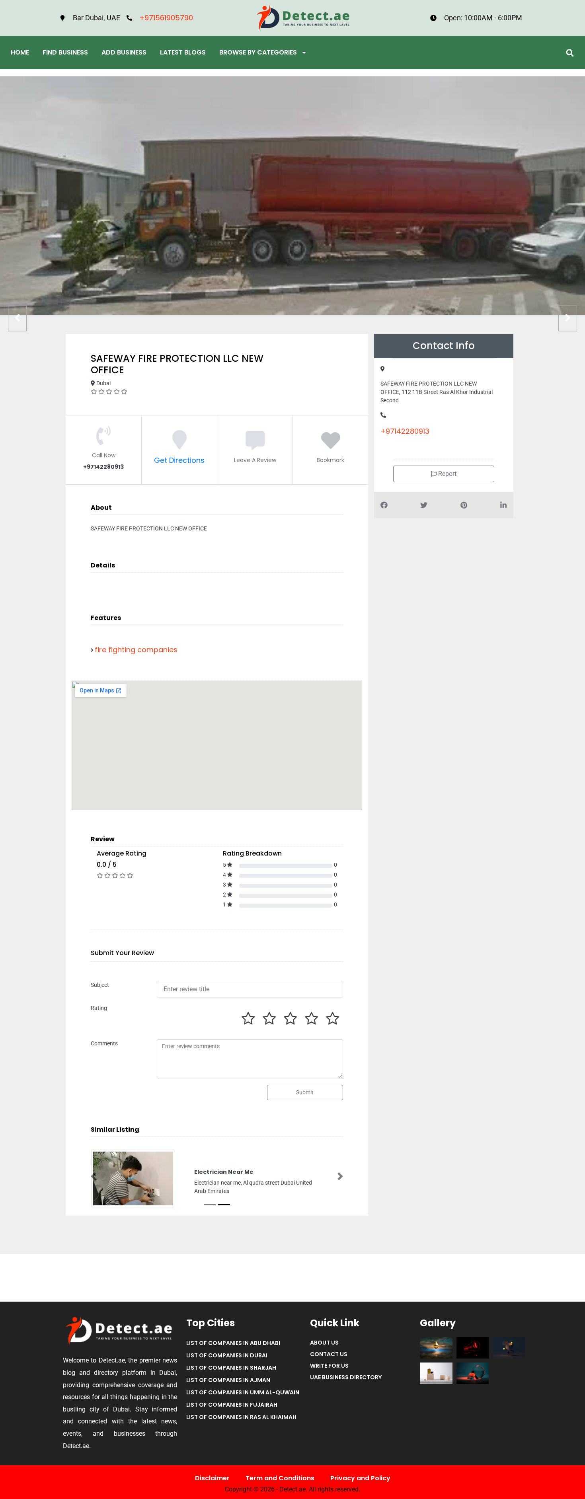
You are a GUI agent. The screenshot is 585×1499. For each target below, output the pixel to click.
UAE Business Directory (346, 1377)
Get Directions (179, 460)
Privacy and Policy (360, 1478)
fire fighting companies (136, 650)
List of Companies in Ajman (228, 1380)
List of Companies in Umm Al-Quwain (242, 1392)
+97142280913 (404, 431)
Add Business (123, 52)
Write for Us (329, 1366)
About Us (324, 1343)
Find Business (65, 52)
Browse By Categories (258, 52)
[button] (569, 52)
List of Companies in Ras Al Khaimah (241, 1417)
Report (446, 474)
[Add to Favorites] (330, 445)
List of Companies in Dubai (226, 1355)
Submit (305, 1092)
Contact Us (328, 1354)
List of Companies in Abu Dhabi (233, 1343)
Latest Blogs (183, 52)
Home (20, 52)
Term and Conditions (280, 1478)
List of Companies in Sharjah (231, 1368)
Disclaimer (212, 1478)
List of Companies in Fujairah (231, 1405)
